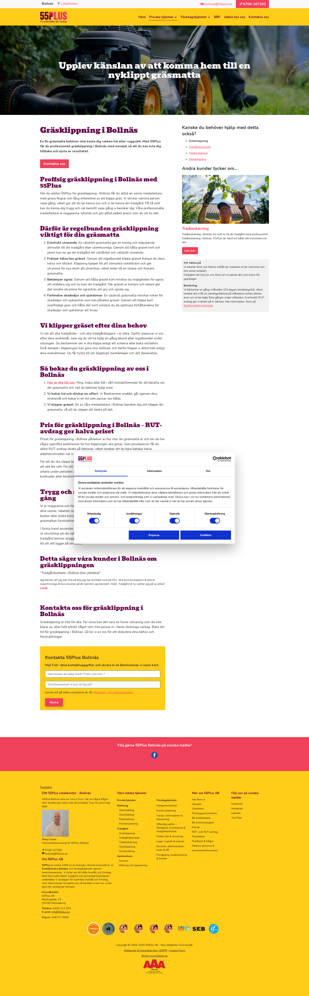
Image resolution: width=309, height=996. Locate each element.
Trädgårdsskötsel (199, 147)
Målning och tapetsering (133, 865)
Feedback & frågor (203, 841)
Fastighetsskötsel (166, 805)
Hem (142, 17)
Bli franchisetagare (203, 822)
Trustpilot (46, 787)
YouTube (236, 817)
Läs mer (190, 251)
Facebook (237, 804)
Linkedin (236, 813)
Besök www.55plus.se (155, 956)
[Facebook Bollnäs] (154, 758)
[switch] (134, 521)
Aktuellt (196, 804)
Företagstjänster (194, 17)
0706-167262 (53, 850)
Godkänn (205, 535)
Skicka (54, 702)
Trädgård (122, 828)
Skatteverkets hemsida (198, 306)
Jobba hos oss (234, 17)
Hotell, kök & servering (169, 836)
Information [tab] (154, 470)
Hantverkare (125, 856)
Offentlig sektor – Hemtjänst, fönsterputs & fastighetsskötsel (170, 827)
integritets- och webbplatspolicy (113, 692)
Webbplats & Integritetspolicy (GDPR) (145, 950)
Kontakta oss (259, 17)
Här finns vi (198, 799)
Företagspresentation (204, 813)
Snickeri (123, 861)
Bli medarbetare (201, 818)
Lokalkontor (69, 3)
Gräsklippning (127, 833)
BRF (217, 17)
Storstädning (126, 814)
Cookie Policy (177, 950)
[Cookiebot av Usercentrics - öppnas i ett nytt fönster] (215, 459)
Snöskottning (127, 851)
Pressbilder (198, 836)
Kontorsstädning (166, 810)
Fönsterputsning (128, 823)
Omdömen (198, 808)
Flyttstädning (126, 819)
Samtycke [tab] (101, 470)
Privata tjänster (161, 17)
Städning (122, 805)
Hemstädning (126, 810)
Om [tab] (208, 470)
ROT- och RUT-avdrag (205, 832)
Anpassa (153, 535)
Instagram (237, 808)
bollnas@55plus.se (55, 853)
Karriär (196, 827)
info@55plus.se (61, 912)
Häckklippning (197, 159)
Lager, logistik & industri (170, 841)
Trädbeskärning (198, 153)
